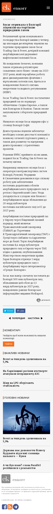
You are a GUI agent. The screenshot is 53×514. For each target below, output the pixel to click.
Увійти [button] (8, 344)
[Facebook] (4, 507)
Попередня (18, 318)
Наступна (33, 318)
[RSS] (9, 507)
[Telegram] (16, 507)
